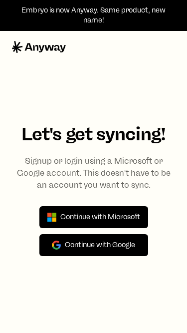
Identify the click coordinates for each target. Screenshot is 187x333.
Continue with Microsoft (100, 217)
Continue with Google (100, 245)
